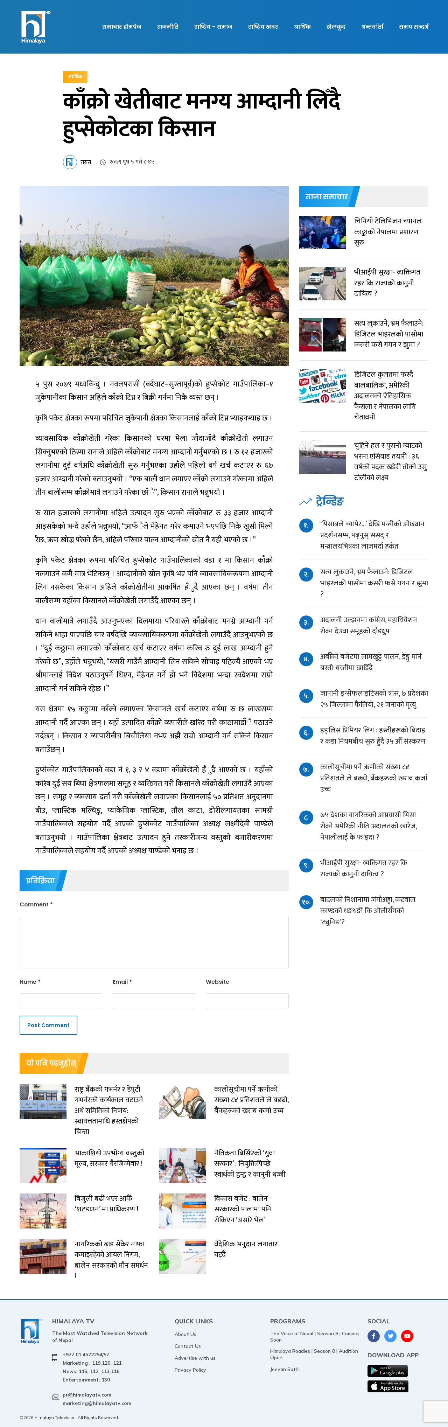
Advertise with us (195, 1358)
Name (30, 982)
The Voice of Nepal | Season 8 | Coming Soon (314, 1336)
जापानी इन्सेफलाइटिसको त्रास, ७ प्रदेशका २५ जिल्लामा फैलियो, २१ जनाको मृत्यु (374, 699)
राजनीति (167, 26)
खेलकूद (336, 26)
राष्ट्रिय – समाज (213, 26)
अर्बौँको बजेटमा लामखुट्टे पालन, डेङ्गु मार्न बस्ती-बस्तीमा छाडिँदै (371, 662)
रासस (85, 162)
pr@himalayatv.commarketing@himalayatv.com (97, 1399)
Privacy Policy (190, 1370)
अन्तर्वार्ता (372, 26)
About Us (185, 1334)
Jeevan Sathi (285, 1369)
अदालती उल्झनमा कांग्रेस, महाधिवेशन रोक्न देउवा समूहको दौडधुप (368, 625)
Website (217, 982)
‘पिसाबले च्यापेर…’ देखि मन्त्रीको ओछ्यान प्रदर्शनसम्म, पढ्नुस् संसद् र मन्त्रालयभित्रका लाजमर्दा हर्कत (372, 535)
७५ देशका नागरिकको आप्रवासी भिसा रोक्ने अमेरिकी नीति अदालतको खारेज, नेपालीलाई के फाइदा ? (368, 826)
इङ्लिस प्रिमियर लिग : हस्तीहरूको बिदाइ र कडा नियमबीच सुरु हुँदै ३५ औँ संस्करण (373, 735)
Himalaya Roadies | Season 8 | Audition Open (314, 1354)
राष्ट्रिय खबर (263, 26)
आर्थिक (302, 26)
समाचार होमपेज (121, 26)
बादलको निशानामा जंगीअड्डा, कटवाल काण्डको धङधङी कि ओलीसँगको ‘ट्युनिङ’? (367, 910)
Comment (36, 904)
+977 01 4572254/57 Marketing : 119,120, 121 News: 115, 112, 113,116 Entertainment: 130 (92, 1367)
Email (122, 982)
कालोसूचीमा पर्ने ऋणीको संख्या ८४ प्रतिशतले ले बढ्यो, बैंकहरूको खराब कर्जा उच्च (373, 778)
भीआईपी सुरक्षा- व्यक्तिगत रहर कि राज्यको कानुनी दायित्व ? (363, 868)
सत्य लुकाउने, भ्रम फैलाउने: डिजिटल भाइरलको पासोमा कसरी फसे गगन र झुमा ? (374, 583)
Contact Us (188, 1346)
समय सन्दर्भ (413, 26)
